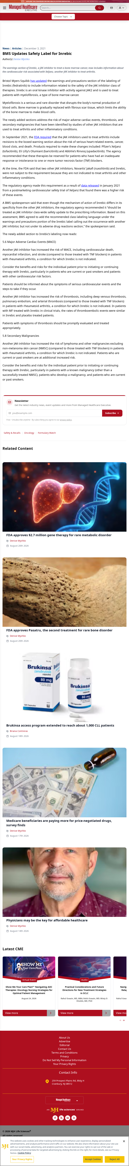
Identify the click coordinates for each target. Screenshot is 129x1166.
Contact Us (64, 1049)
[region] (64, 1151)
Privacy (64, 1056)
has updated (38, 81)
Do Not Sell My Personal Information (64, 1060)
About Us (64, 1037)
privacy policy (66, 419)
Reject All (115, 1159)
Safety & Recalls (12, 432)
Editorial (65, 1045)
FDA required (42, 137)
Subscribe (110, 413)
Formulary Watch (47, 432)
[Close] (124, 1141)
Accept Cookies (93, 1159)
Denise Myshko (18, 540)
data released (90, 185)
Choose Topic (61, 16)
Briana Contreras (19, 731)
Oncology (29, 432)
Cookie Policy (24, 1153)
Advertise (64, 1041)
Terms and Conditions (64, 1052)
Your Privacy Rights (64, 1064)
